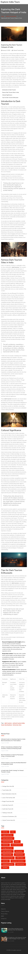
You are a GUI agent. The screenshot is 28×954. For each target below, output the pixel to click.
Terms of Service (5, 911)
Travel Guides (6, 790)
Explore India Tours (10, 2)
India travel (5, 845)
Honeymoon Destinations (9, 816)
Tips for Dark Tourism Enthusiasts (10, 97)
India (13, 832)
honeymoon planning (8, 864)
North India (5, 861)
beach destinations (7, 851)
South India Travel (7, 809)
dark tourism (8, 723)
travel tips (5, 832)
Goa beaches (19, 851)
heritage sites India (7, 848)
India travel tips (20, 864)
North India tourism (16, 845)
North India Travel (7, 805)
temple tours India (7, 854)
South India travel (7, 841)
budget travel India (7, 835)
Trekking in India (7, 812)
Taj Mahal (5, 867)
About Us (3, 909)
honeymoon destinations (18, 861)
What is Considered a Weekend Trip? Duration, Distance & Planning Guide (11, 747)
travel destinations (6, 725)
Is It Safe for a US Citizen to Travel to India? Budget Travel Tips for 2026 (16, 938)
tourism (17, 841)
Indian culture (20, 858)
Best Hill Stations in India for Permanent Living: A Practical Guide (12, 755)
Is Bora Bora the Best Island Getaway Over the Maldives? (15, 929)
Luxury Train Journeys (8, 797)
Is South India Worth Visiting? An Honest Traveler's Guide (12, 771)
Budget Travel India (8, 801)
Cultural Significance (7, 95)
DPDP (2, 916)
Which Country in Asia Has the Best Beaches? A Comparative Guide (13, 763)
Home (2, 16)
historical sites (17, 725)
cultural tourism (19, 854)
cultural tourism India (18, 723)
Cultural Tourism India (11, 16)
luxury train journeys (7, 838)
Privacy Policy (4, 914)
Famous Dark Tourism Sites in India (10, 92)
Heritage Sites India (8, 786)
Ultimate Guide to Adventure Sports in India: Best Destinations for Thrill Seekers (13, 739)
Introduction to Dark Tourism (9, 90)
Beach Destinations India (9, 794)
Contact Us (3, 918)
